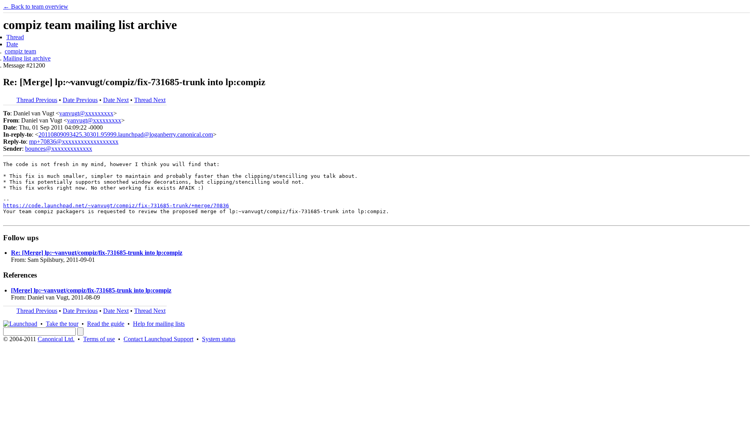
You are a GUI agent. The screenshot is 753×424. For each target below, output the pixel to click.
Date (12, 44)
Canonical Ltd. (56, 339)
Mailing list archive (27, 58)
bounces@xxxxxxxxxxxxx (58, 148)
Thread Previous (36, 100)
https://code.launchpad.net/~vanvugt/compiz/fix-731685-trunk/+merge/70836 (116, 205)
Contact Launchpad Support (158, 339)
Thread (15, 37)
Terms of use (99, 339)
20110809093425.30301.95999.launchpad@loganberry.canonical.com (125, 134)
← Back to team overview (35, 6)
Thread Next (150, 100)
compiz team (20, 51)
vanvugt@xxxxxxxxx (86, 113)
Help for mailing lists (159, 323)
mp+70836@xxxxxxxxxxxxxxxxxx (73, 141)
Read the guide (105, 323)
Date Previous (80, 100)
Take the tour (62, 323)
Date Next (116, 100)
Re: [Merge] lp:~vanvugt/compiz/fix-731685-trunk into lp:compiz (96, 252)
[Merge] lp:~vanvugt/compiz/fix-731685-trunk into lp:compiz (91, 290)
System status (218, 339)
